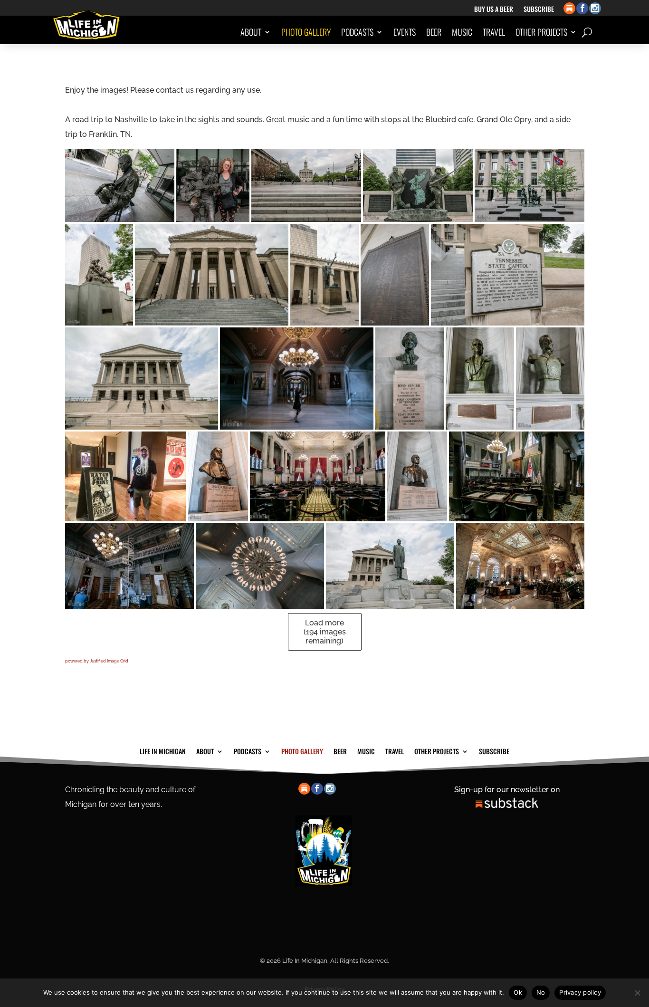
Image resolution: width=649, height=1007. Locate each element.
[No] (637, 992)
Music (462, 32)
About (250, 32)
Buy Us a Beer (493, 10)
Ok (518, 992)
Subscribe (539, 10)
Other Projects (541, 32)
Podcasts (357, 32)
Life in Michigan (163, 750)
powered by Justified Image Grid (96, 661)
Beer (433, 32)
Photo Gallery (306, 32)
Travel (494, 32)
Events (404, 32)
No (540, 992)
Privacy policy (580, 992)
